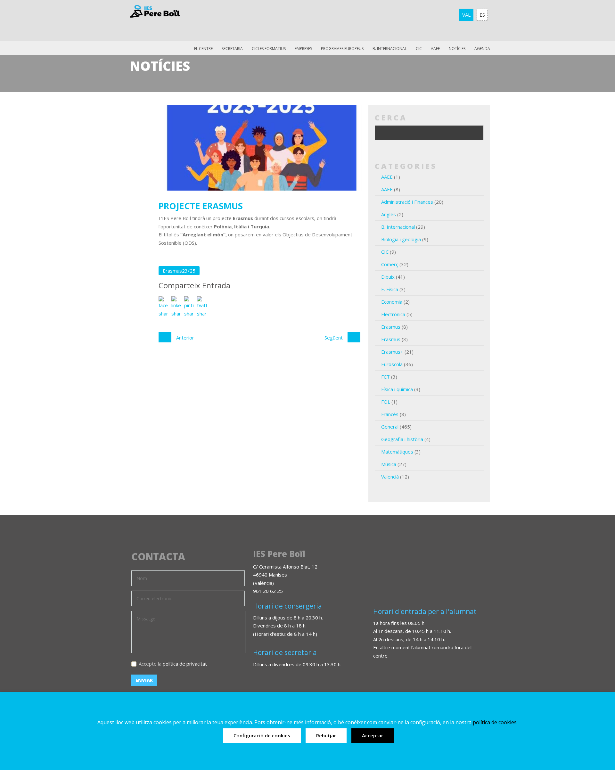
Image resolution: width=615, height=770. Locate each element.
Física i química (397, 389)
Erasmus (390, 327)
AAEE (435, 48)
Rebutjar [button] (326, 735)
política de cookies (495, 722)
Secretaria (232, 48)
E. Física (389, 289)
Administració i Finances (407, 202)
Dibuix (388, 277)
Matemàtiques (397, 451)
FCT (385, 376)
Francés (389, 414)
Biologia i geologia (401, 239)
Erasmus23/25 (179, 270)
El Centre (203, 48)
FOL (385, 401)
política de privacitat (185, 663)
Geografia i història (402, 439)
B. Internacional (398, 227)
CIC (419, 48)
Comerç (389, 264)
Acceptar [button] (372, 735)
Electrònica (393, 314)
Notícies (457, 48)
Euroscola (392, 364)
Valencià (390, 476)
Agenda (482, 48)
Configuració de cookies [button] (262, 735)
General (389, 426)
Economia (391, 302)
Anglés (388, 214)
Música (388, 464)
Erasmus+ (392, 351)
